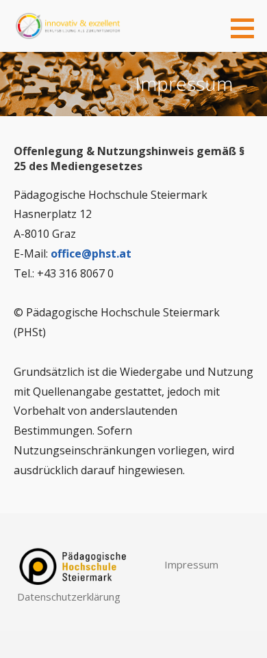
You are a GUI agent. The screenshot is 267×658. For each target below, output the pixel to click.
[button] (247, 28)
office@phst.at (91, 253)
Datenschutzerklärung (68, 596)
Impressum (191, 564)
